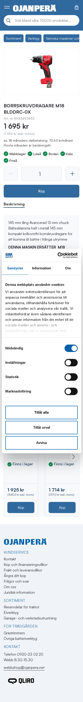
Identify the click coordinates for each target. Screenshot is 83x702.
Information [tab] (41, 268)
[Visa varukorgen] (76, 7)
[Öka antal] (72, 174)
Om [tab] (68, 268)
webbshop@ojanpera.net (24, 667)
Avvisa (41, 443)
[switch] (71, 362)
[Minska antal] (11, 174)
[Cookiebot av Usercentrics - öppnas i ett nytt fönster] (58, 255)
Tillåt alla (41, 412)
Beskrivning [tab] (14, 204)
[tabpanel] (41, 238)
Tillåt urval (41, 427)
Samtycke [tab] (15, 268)
